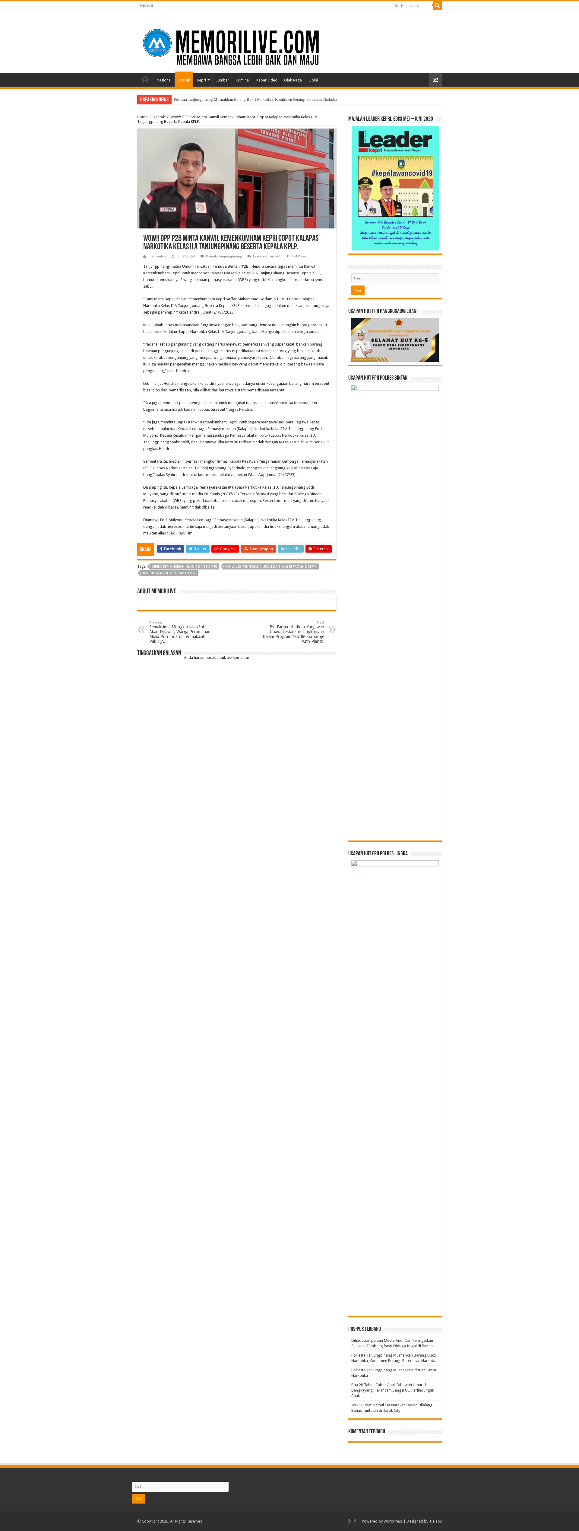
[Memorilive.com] (289, 40)
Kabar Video (266, 80)
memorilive (157, 256)
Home (145, 79)
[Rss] (396, 5)
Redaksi (146, 5)
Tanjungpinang (230, 256)
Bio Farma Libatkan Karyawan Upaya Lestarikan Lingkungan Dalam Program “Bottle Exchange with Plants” (293, 632)
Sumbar (222, 80)
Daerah (184, 80)
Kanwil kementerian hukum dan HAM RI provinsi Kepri (271, 567)
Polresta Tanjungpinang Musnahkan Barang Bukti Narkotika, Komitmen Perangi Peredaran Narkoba (255, 99)
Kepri (201, 80)
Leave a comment (266, 256)
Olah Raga (293, 80)
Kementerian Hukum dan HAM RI (169, 573)
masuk (210, 657)
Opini (313, 80)
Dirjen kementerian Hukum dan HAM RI (184, 567)
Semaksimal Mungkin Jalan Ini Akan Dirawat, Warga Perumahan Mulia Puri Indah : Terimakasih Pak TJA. (179, 632)
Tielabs (435, 1521)
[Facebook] (401, 5)
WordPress (393, 1521)
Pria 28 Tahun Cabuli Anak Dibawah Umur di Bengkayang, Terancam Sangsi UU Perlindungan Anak (392, 1390)
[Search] (437, 5)
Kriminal (243, 80)
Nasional (164, 80)
